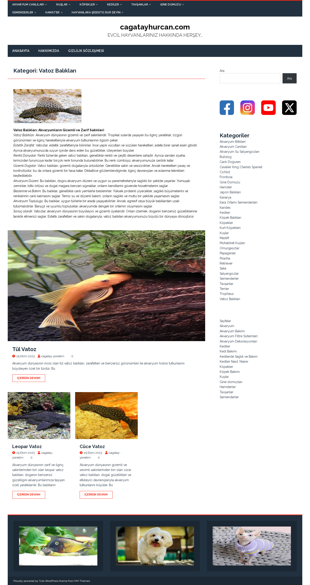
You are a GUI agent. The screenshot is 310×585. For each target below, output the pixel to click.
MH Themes (82, 581)
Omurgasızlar (229, 248)
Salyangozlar (229, 273)
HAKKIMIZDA (48, 51)
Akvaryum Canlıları (28, 4)
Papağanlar (228, 253)
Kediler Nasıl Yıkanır (234, 361)
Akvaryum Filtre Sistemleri (239, 336)
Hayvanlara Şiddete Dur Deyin (96, 12)
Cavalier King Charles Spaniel (241, 167)
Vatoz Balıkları (230, 299)
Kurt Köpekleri (230, 228)
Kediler (113, 4)
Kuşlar (62, 4)
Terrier (224, 289)
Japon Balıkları (230, 192)
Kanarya (225, 197)
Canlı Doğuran (230, 162)
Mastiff (224, 238)
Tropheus (227, 294)
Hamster (52, 12)
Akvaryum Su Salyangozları (239, 151)
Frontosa (226, 177)
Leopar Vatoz (27, 446)
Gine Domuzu (170, 4)
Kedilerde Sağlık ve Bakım (239, 356)
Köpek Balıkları (230, 217)
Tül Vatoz (24, 349)
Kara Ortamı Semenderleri (238, 202)
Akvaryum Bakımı (232, 331)
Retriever (226, 263)
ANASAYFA (20, 51)
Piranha (225, 258)
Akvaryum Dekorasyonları (238, 341)
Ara (222, 71)
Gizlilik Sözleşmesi (86, 51)
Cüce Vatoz (92, 446)
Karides (225, 207)
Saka (223, 268)
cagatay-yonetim (52, 356)
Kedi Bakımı (228, 351)
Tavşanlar (139, 4)
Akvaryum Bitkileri (233, 141)
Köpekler (87, 4)
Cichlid (225, 172)
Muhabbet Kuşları (232, 243)
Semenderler (22, 12)
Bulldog (225, 157)
